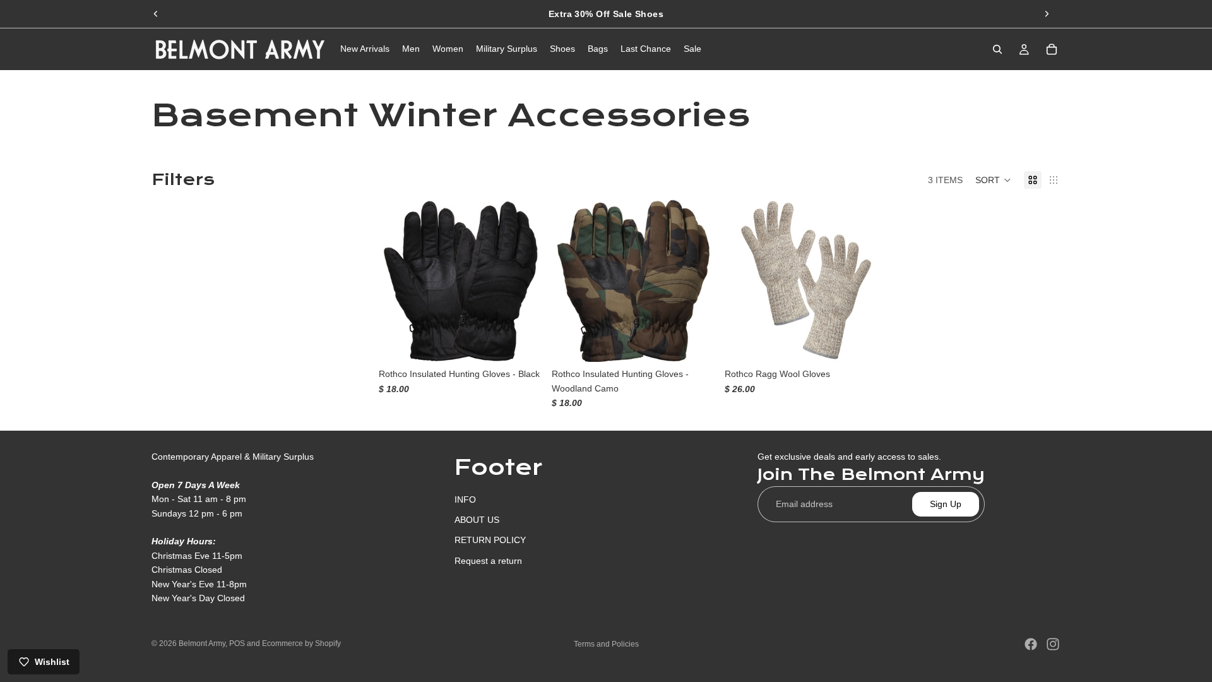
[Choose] (522, 343)
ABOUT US (476, 520)
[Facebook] (1030, 644)
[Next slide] (1046, 14)
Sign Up (945, 504)
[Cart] (1052, 49)
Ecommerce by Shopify (301, 643)
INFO (465, 499)
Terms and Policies (606, 644)
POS (237, 643)
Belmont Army (202, 643)
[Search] (997, 49)
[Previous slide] (156, 14)
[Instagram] (1052, 644)
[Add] (868, 343)
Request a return (488, 560)
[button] (993, 180)
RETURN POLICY (490, 540)
